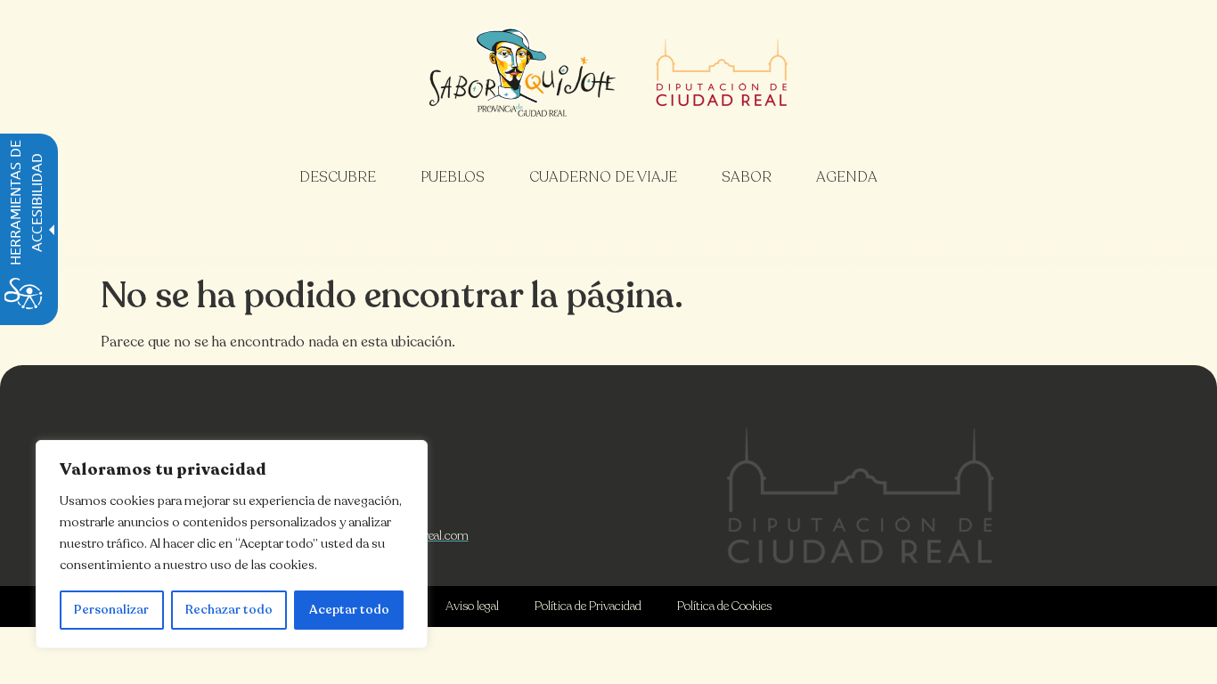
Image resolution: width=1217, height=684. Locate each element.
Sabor (747, 177)
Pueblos (453, 177)
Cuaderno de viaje (603, 177)
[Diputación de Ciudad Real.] (860, 496)
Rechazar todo (229, 609)
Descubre (337, 177)
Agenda (847, 177)
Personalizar (111, 609)
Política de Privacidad (588, 606)
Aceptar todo (349, 609)
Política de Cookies (724, 606)
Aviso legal (472, 606)
